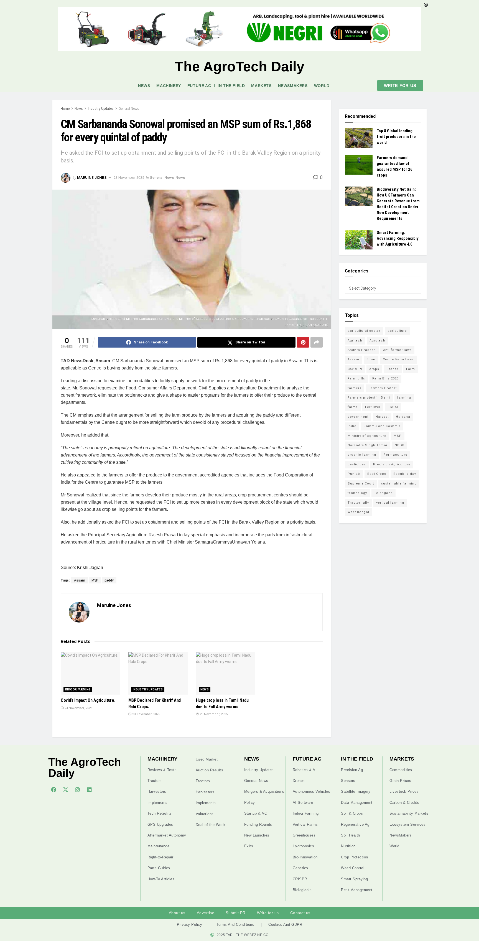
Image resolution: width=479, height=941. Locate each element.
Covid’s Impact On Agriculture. (88, 700)
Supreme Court (361, 483)
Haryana (403, 417)
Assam (79, 580)
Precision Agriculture (392, 464)
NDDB (399, 445)
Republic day (404, 474)
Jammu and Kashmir (382, 426)
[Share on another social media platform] (316, 342)
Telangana (383, 493)
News (144, 85)
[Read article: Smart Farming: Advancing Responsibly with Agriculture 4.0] (359, 240)
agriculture (397, 331)
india (352, 426)
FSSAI (393, 407)
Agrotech (377, 340)
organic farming (362, 455)
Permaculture (395, 455)
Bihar (371, 359)
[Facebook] (53, 789)
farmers (354, 388)
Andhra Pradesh (362, 350)
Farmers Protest (383, 388)
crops (374, 369)
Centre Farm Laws (398, 359)
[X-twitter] (65, 789)
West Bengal (358, 512)
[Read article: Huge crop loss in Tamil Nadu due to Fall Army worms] (225, 673)
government (358, 417)
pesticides (357, 464)
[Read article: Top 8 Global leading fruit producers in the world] (359, 138)
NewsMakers (293, 85)
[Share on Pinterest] (303, 342)
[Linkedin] (89, 789)
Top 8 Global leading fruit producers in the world (396, 136)
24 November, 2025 (78, 708)
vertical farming (390, 502)
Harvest (382, 417)
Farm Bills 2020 (385, 378)
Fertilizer (373, 407)
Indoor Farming (78, 689)
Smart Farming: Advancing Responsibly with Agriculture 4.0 (398, 238)
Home (65, 109)
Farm (410, 369)
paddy (109, 580)
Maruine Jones (92, 177)
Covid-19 (355, 369)
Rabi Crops (376, 474)
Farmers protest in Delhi (369, 397)
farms (353, 407)
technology (357, 493)
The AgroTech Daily (239, 66)
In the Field (231, 85)
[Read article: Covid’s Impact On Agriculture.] (90, 673)
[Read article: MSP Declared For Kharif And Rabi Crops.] (158, 673)
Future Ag (199, 85)
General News (129, 109)
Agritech (355, 340)
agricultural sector (364, 331)
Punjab (354, 474)
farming (404, 397)
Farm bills (356, 378)
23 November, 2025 (129, 177)
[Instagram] (77, 789)
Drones (392, 369)
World (322, 85)
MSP (94, 580)
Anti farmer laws (397, 350)
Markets (261, 85)
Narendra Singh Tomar (368, 445)
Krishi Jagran (90, 567)
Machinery (168, 85)
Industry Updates (101, 109)
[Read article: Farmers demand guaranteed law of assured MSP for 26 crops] (359, 165)
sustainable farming (399, 483)
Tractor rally (358, 502)
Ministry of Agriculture (367, 436)
